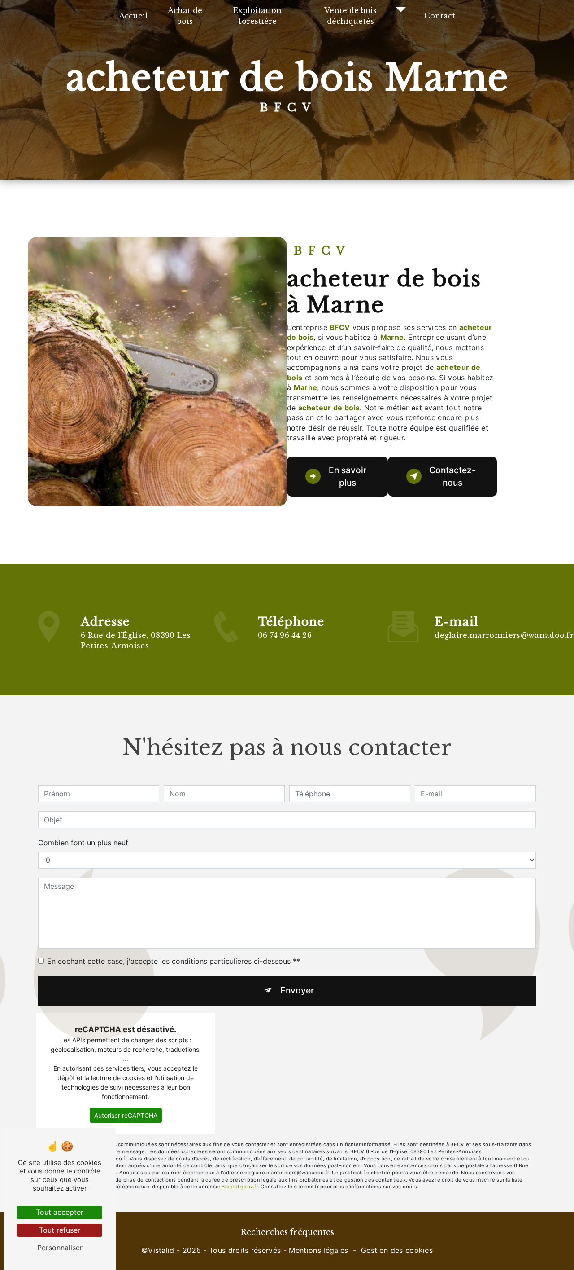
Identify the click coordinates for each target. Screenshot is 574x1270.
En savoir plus (347, 476)
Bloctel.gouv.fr (239, 1186)
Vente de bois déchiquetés (350, 16)
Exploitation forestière (257, 16)
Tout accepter (59, 1212)
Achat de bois (185, 16)
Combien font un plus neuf (83, 842)
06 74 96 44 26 (285, 635)
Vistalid (161, 1250)
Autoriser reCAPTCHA (125, 1115)
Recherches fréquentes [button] (287, 1232)
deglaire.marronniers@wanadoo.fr (504, 635)
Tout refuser (59, 1230)
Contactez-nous (452, 476)
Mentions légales (318, 1250)
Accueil (133, 15)
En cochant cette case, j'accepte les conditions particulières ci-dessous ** (173, 961)
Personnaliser (60, 1247)
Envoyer (297, 990)
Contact (439, 15)
